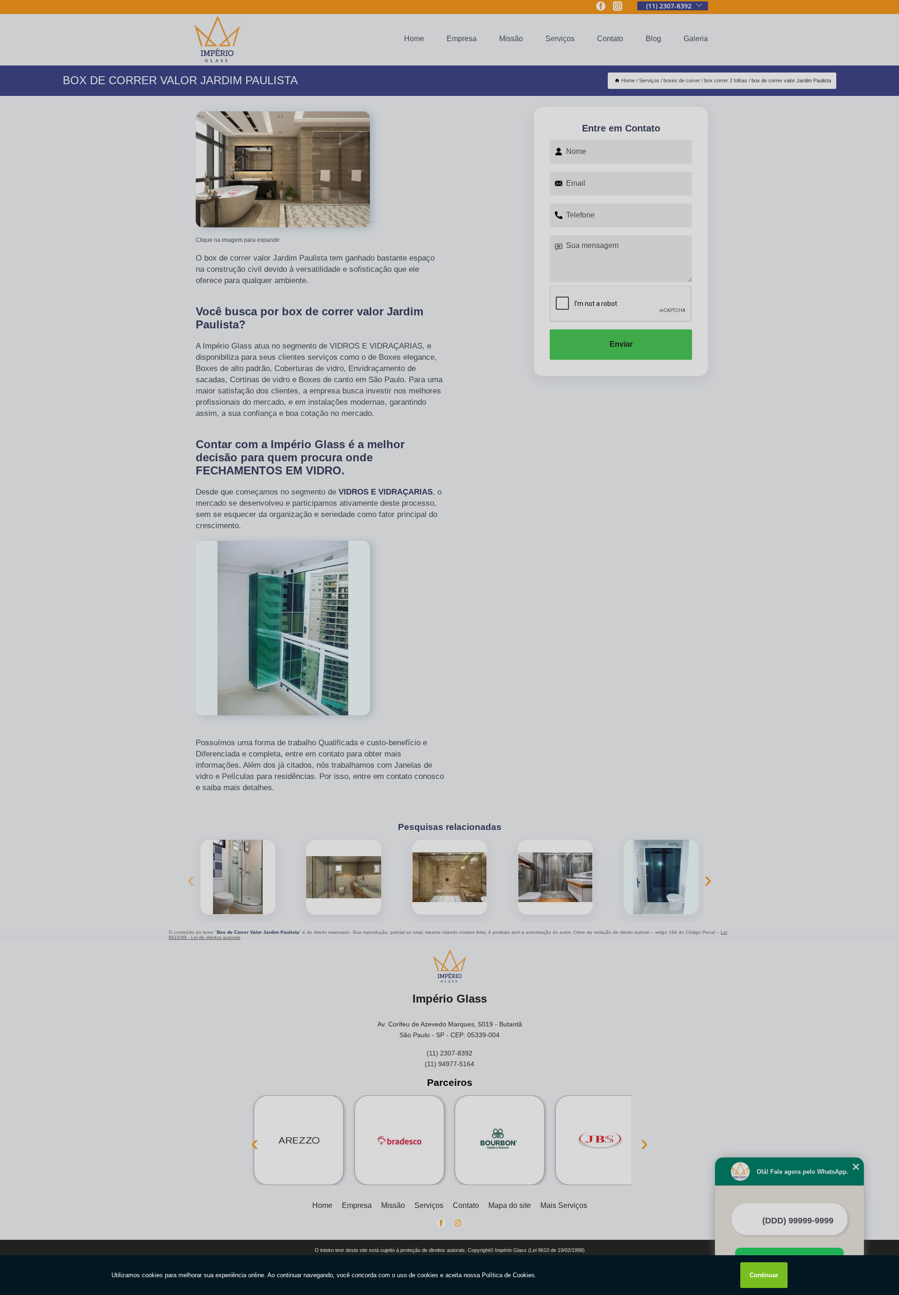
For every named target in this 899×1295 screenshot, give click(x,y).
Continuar (764, 1275)
